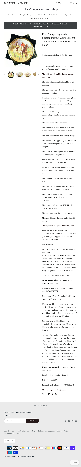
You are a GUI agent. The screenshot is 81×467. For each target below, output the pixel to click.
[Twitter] (65, 420)
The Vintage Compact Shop (40, 9)
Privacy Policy (63, 431)
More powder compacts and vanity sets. (58, 225)
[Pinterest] (76, 420)
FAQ (18, 433)
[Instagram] (72, 420)
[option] (11, 74)
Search (6, 431)
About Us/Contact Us (20, 431)
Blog (33, 431)
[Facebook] (69, 420)
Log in (7, 3)
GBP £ (58, 3)
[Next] (38, 74)
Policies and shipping (46, 431)
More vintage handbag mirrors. (55, 390)
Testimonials (9, 433)
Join (14, 3)
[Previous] (4, 74)
